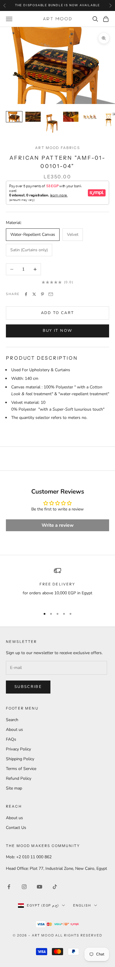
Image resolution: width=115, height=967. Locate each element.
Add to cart (57, 313)
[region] (57, 585)
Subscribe (28, 686)
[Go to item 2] (33, 117)
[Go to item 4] (71, 117)
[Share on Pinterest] (42, 294)
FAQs (11, 739)
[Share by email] (50, 294)
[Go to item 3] (52, 123)
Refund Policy (18, 778)
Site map (14, 788)
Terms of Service (21, 768)
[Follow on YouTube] (39, 887)
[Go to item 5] (89, 117)
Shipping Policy (20, 759)
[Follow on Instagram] (24, 887)
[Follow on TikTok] (55, 887)
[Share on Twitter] (34, 294)
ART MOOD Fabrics (57, 147)
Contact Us (16, 827)
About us (14, 729)
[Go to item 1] (14, 117)
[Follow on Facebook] (9, 887)
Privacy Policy (18, 749)
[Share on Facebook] (26, 294)
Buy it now (57, 330)
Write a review (58, 525)
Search (12, 720)
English (82, 905)
